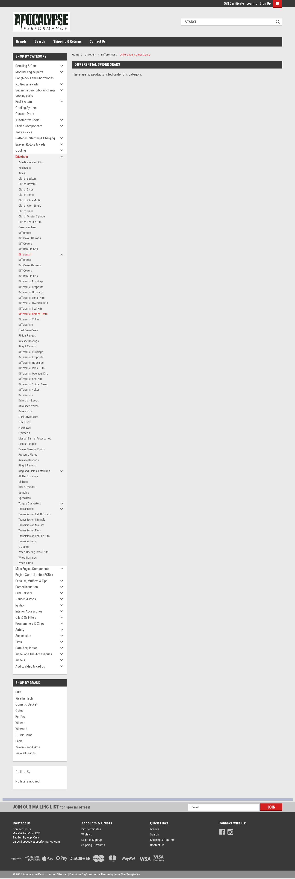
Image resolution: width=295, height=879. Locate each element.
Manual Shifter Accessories (34, 438)
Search (40, 41)
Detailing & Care (26, 66)
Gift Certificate (234, 3)
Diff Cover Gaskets (29, 238)
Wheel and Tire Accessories (33, 654)
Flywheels (24, 433)
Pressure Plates (27, 454)
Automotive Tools (27, 120)
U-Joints (23, 546)
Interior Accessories (28, 611)
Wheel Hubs (25, 563)
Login (250, 3)
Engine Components (28, 126)
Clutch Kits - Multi (29, 200)
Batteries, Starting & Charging (35, 138)
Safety (19, 630)
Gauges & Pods (25, 599)
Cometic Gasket (26, 704)
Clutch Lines (25, 211)
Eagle (19, 741)
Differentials (25, 324)
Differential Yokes (28, 319)
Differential (24, 254)
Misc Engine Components (32, 569)
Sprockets (24, 498)
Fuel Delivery (23, 593)
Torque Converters (29, 503)
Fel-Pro (20, 717)
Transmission (26, 508)
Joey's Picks (23, 132)
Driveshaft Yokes (28, 406)
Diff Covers (25, 243)
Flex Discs (24, 422)
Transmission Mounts (31, 525)
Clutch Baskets (27, 178)
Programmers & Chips (29, 623)
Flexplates (24, 427)
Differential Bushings (30, 281)
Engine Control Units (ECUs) (34, 575)
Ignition (20, 605)
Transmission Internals (31, 519)
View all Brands (25, 753)
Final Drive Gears (28, 330)
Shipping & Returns (67, 41)
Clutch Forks (26, 194)
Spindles (23, 492)
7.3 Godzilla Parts (27, 84)
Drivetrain (21, 157)
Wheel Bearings (27, 557)
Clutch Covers (26, 184)
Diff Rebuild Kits (28, 249)
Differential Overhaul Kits (33, 303)
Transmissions (27, 541)
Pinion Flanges (27, 335)
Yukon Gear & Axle (27, 747)
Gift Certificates (91, 829)
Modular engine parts (29, 72)
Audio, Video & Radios (30, 666)
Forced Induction (26, 587)
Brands (21, 41)
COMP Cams (23, 735)
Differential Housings (31, 292)
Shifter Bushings (28, 476)
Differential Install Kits (31, 297)
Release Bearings (28, 341)
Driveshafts (25, 411)
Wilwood (21, 729)
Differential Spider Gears (32, 314)
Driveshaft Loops (28, 400)
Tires (18, 642)
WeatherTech (24, 698)
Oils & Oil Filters (25, 617)
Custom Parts (24, 114)
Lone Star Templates (127, 874)
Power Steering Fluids (31, 449)
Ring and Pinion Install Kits (34, 471)
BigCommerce (91, 874)
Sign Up (265, 3)
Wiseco (20, 723)
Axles (21, 173)
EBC (18, 692)
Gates (19, 711)
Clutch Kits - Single (29, 205)
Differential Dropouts (30, 287)
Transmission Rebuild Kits (34, 536)
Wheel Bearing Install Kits (33, 552)
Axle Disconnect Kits (30, 162)
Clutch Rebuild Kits (29, 222)
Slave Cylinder (26, 487)
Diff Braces (24, 232)
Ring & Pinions (27, 346)
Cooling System (26, 108)
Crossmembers (27, 227)
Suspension (23, 636)
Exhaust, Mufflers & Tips (31, 581)
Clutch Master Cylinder (32, 216)
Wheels (20, 660)
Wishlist (86, 834)
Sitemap (62, 874)
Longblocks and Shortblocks (34, 78)
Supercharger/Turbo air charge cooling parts (35, 93)
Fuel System (23, 102)
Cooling (20, 150)
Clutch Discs (25, 189)
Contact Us (98, 41)
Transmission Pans (29, 530)
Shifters (23, 481)
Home (76, 54)
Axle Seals (24, 168)
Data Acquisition (26, 648)
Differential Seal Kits (30, 308)
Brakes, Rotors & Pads (30, 144)
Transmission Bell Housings (35, 514)
